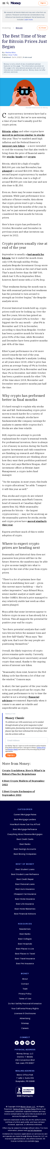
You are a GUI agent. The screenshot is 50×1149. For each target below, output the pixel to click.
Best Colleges (25, 939)
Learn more (28, 20)
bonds (19, 156)
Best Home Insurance (25, 899)
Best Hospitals (25, 944)
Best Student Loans (25, 869)
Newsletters (25, 929)
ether (15, 131)
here (37, 1141)
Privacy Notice (13, 749)
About (25, 979)
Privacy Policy (25, 994)
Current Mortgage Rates (25, 815)
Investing (6, 28)
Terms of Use (41, 747)
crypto (32, 156)
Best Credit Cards (25, 839)
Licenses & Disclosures (25, 1014)
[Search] (7, 3)
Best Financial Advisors (25, 914)
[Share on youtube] (33, 1043)
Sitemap (25, 1023)
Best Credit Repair (25, 879)
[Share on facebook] (17, 1043)
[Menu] (4, 3)
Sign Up (10, 755)
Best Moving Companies (25, 854)
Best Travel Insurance (25, 959)
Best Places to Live (25, 949)
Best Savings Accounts (25, 849)
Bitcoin (19, 28)
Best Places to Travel (25, 954)
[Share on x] (22, 1043)
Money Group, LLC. (28, 1107)
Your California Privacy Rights (25, 1009)
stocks (11, 156)
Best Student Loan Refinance (25, 874)
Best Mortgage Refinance (25, 829)
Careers (25, 1028)
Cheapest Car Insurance (25, 894)
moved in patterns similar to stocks (23, 135)
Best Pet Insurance (25, 964)
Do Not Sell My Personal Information (25, 1004)
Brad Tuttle (13, 55)
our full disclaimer (34, 1130)
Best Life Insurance (25, 904)
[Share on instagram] (27, 1043)
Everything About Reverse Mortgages (25, 834)
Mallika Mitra (10, 53)
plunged (7, 171)
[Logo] (15, 3)
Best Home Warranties (25, 909)
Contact (25, 984)
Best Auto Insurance (25, 889)
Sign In (43, 3)
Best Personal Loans (25, 884)
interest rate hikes (13, 146)
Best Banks (25, 844)
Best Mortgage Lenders (25, 820)
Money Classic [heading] (14, 718)
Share (43, 28)
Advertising (25, 1018)
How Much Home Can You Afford (25, 824)
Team (25, 989)
